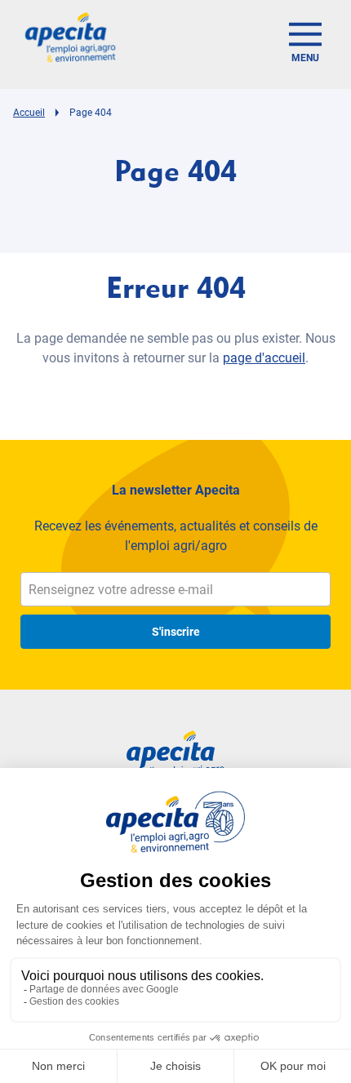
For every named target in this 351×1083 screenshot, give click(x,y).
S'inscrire (176, 631)
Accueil (29, 112)
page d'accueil (264, 358)
